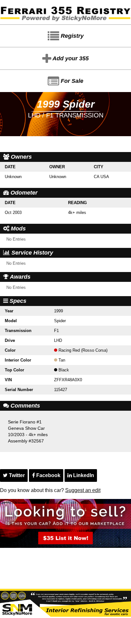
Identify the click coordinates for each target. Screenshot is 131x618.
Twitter (16, 475)
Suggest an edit (82, 490)
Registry (71, 36)
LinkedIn (83, 475)
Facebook (47, 475)
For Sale (71, 81)
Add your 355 (70, 58)
